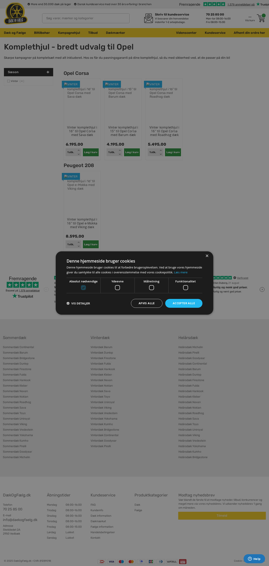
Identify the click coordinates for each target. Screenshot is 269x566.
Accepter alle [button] (184, 303)
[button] (78, 303)
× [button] (206, 256)
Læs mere (180, 272)
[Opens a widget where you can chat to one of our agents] (254, 559)
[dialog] (134, 283)
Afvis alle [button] (147, 303)
